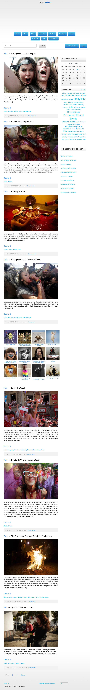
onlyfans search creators (68, 168)
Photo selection (76, 109)
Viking (16, 111)
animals (6, 450)
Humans (65, 107)
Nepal (68, 109)
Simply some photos (74, 126)
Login (83, 46)
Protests (82, 122)
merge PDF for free (67, 176)
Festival (19, 597)
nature (76, 137)
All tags (83, 89)
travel (72, 139)
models (70, 137)
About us (6, 683)
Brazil (77, 93)
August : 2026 (73, 63)
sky (63, 139)
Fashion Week (67, 105)
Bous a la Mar (31, 450)
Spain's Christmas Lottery (22, 607)
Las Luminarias (44, 597)
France (75, 105)
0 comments (32, 116)
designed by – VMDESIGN (47, 683)
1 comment (31, 322)
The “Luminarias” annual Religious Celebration (31, 536)
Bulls (42, 450)
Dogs (65, 102)
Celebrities (69, 95)
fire (5, 597)
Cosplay (10, 111)
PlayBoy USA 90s (66, 164)
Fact (5, 53)
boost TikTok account (67, 188)
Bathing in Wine (18, 192)
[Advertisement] (45, 18)
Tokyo (10, 249)
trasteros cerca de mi (67, 180)
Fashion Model (78, 102)
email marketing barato (68, 184)
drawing (64, 137)
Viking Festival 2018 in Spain (23, 53)
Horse (14, 597)
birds (84, 134)
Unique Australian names (68, 172)
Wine (20, 111)
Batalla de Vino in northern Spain (25, 460)
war (84, 139)
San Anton (31, 597)
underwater (78, 139)
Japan (5, 249)
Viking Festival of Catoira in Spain (25, 260)
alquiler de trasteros (67, 156)
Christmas (11, 663)
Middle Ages (27, 111)
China (83, 95)
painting (82, 137)
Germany (81, 105)
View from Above (78, 131)
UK (83, 129)
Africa (64, 93)
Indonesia (77, 107)
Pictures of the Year (70, 122)
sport (67, 139)
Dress (70, 102)
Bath (18, 249)
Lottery (22, 663)
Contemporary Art (67, 99)
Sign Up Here (73, 46)
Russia (70, 124)
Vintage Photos (66, 134)
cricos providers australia (68, 192)
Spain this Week (18, 388)
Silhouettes (76, 124)
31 (77, 70)
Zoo (73, 134)
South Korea (67, 129)
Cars (62, 95)
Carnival (82, 93)
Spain (5, 111)
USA (65, 131)
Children (77, 95)
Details (6, 108)
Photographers (73, 112)
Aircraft (69, 93)
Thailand (78, 129)
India (71, 107)
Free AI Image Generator (68, 160)
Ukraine (70, 131)
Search (43, 46)
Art (74, 93)
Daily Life (80, 99)
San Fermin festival (20, 450)
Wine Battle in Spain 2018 (22, 122)
